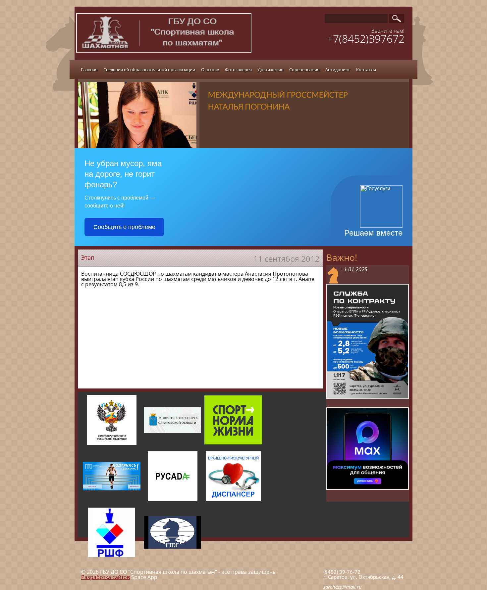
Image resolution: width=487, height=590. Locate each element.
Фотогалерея (238, 69)
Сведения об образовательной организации (149, 69)
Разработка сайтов (105, 577)
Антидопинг (337, 69)
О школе (210, 69)
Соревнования (304, 69)
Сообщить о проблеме (124, 227)
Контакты (366, 69)
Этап (87, 257)
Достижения (270, 69)
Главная (89, 69)
